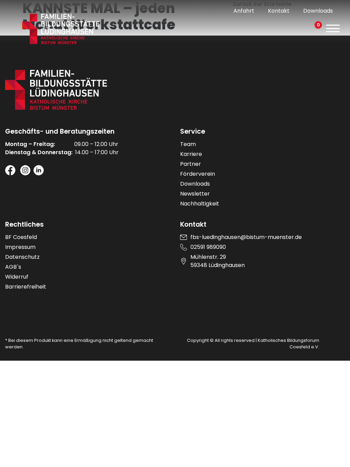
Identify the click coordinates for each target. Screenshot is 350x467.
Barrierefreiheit (25, 287)
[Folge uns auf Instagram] (25, 170)
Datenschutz (22, 257)
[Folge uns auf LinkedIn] (38, 170)
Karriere (191, 154)
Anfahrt (243, 11)
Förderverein (197, 174)
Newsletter (195, 194)
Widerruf (16, 277)
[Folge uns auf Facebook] (10, 170)
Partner (190, 164)
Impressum (20, 247)
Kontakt (279, 11)
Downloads (318, 11)
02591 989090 (208, 247)
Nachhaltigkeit (199, 204)
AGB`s (13, 267)
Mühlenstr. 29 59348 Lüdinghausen (217, 261)
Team (188, 144)
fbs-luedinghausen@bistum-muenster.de (246, 237)
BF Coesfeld (21, 237)
